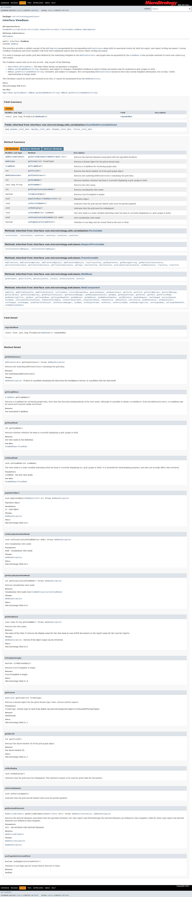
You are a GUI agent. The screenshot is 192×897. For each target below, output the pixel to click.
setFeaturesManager (62, 302)
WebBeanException (56, 362)
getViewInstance (36, 175)
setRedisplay (34, 208)
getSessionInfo (40, 279)
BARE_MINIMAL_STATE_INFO (17, 129)
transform (162, 265)
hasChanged (154, 297)
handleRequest (140, 297)
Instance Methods (31, 149)
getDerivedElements (37, 157)
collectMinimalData (78, 292)
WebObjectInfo (50, 199)
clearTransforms (93, 262)
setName (77, 302)
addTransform (11, 262)
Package (14, 3)
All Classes (6, 7)
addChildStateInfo (24, 292)
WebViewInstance (13, 175)
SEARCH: (147, 9)
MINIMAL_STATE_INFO (61, 129)
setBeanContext (148, 265)
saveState (39, 235)
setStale (80, 279)
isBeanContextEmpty (51, 300)
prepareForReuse (91, 300)
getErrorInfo (25, 279)
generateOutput (97, 292)
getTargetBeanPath (60, 297)
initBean (9, 300)
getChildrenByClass (30, 295)
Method (34, 10)
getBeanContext (110, 262)
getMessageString (128, 262)
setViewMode (34, 213)
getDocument (11, 279)
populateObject (35, 199)
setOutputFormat (91, 302)
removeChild (107, 300)
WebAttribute (54, 157)
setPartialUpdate (36, 203)
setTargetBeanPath (175, 302)
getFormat (32, 161)
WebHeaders (41, 116)
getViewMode (34, 180)
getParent (140, 295)
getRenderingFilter (14, 297)
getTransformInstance (15, 265)
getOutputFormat (126, 295)
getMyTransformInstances (151, 262)
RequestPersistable (49, 29)
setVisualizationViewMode (40, 217)
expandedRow (126, 116)
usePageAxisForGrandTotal (40, 222)
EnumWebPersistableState (15, 29)
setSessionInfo (66, 279)
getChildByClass (152, 292)
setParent (106, 302)
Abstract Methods (53, 149)
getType (78, 265)
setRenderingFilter (138, 302)
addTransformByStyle (52, 262)
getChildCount (12, 295)
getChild (127, 292)
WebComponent (89, 29)
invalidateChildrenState (28, 300)
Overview (5, 3)
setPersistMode (120, 302)
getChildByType (169, 292)
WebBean (78, 29)
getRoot (29, 297)
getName (112, 295)
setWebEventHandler (14, 305)
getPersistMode (164, 295)
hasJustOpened (168, 297)
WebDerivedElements (14, 157)
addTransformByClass (30, 262)
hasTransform (91, 265)
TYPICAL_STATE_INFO (82, 129)
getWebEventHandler (107, 297)
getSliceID (33, 171)
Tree (29, 3)
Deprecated (38, 3)
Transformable (67, 29)
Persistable (33, 29)
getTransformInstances (62, 265)
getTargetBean (42, 297)
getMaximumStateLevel (96, 295)
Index (47, 3)
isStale (53, 279)
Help (53, 3)
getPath (151, 295)
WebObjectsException (82, 814)
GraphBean (10, 166)
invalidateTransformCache (126, 265)
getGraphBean (34, 166)
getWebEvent (76, 297)
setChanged (10, 302)
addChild (9, 292)
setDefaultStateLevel (40, 302)
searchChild (134, 300)
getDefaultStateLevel (52, 295)
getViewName (34, 185)
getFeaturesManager (74, 295)
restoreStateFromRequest (17, 249)
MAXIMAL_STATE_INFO (40, 129)
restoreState (11, 235)
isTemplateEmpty (36, 194)
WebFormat (10, 161)
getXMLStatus (125, 297)
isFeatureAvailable (72, 300)
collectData (61, 292)
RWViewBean (8, 36)
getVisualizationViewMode (40, 189)
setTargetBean (157, 302)
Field (19, 10)
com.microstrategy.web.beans (25, 16)
